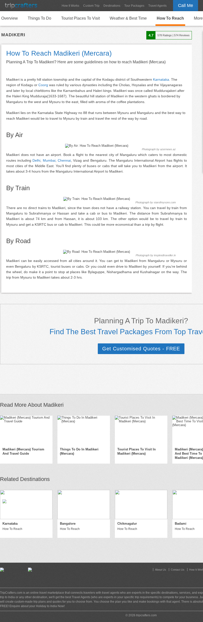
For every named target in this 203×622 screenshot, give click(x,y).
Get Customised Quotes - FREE (141, 348)
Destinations (111, 5)
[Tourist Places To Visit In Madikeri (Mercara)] (141, 430)
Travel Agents (157, 5)
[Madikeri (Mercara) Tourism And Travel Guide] (26, 430)
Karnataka (161, 79)
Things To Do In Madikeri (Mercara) (79, 451)
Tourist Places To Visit (80, 18)
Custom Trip (91, 5)
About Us (160, 569)
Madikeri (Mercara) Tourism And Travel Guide (23, 451)
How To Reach (170, 18)
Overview (9, 18)
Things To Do (39, 18)
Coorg (43, 85)
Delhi (36, 160)
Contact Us (177, 569)
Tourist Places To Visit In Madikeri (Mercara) (136, 451)
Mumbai (49, 160)
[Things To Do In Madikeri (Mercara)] (83, 430)
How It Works (70, 5)
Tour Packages (134, 5)
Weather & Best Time (128, 18)
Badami (180, 523)
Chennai (64, 160)
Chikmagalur (127, 523)
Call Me (185, 5)
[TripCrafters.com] (21, 5)
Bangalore (68, 523)
